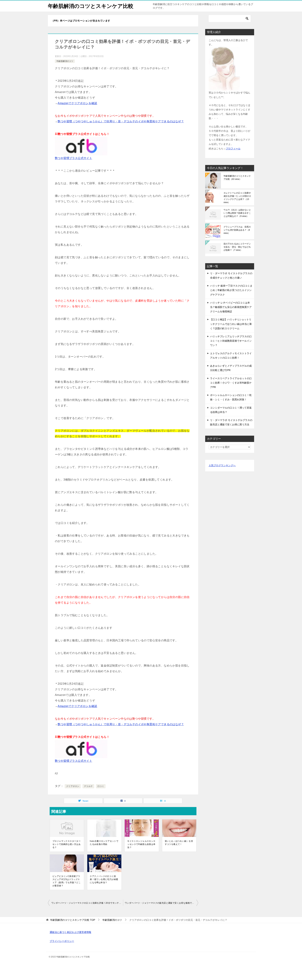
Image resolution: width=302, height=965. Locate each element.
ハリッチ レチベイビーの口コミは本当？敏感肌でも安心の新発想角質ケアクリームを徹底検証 (231, 307)
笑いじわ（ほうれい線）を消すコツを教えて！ (179, 842)
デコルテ (88, 786)
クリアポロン (72, 786)
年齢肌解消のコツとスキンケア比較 (90, 6)
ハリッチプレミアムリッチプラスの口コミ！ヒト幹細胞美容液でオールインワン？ (231, 341)
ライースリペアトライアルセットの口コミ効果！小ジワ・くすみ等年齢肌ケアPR (231, 382)
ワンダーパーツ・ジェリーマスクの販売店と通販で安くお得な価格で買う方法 (161, 903)
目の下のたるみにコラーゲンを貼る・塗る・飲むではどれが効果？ (237, 247)
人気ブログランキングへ (222, 465)
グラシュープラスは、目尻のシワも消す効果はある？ (237, 230)
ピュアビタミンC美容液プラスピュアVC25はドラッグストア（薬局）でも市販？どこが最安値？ (66, 881)
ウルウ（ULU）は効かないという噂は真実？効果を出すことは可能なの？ (237, 213)
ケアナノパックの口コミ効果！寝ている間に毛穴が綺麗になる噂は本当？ (104, 879)
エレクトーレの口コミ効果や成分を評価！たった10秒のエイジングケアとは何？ (237, 198)
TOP (72, 920)
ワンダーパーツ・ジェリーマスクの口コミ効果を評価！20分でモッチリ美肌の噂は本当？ (87, 903)
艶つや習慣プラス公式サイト (73, 158)
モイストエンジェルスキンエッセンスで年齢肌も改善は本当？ (141, 844)
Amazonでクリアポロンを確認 (77, 103)
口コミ (101, 786)
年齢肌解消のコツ (64, 61)
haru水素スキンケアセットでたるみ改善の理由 (104, 842)
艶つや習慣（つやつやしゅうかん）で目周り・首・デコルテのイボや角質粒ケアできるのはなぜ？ (121, 121)
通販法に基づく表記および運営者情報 (70, 932)
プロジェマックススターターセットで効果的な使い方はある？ (66, 844)
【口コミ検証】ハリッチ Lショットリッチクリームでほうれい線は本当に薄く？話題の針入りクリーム (231, 324)
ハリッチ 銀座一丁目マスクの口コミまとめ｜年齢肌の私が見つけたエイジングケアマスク (231, 290)
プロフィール (233, 148)
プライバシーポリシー (62, 941)
